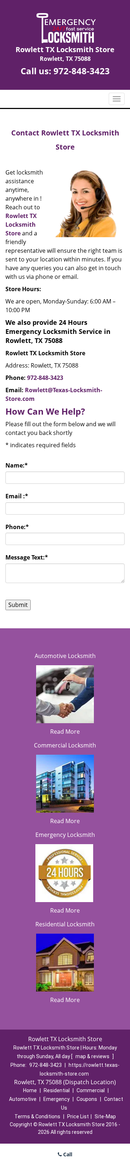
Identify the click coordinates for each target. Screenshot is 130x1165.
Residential (57, 1090)
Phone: (17, 527)
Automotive (22, 1099)
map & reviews (92, 1056)
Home (30, 1090)
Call (67, 1154)
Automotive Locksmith (65, 656)
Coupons (87, 1099)
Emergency (56, 1099)
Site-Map (105, 1116)
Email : (16, 496)
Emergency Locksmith (65, 835)
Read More (65, 732)
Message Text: (26, 557)
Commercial (91, 1090)
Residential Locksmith (65, 924)
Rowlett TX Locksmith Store (21, 224)
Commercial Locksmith (65, 745)
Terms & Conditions (37, 1116)
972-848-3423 (81, 71)
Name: (16, 465)
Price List (78, 1116)
